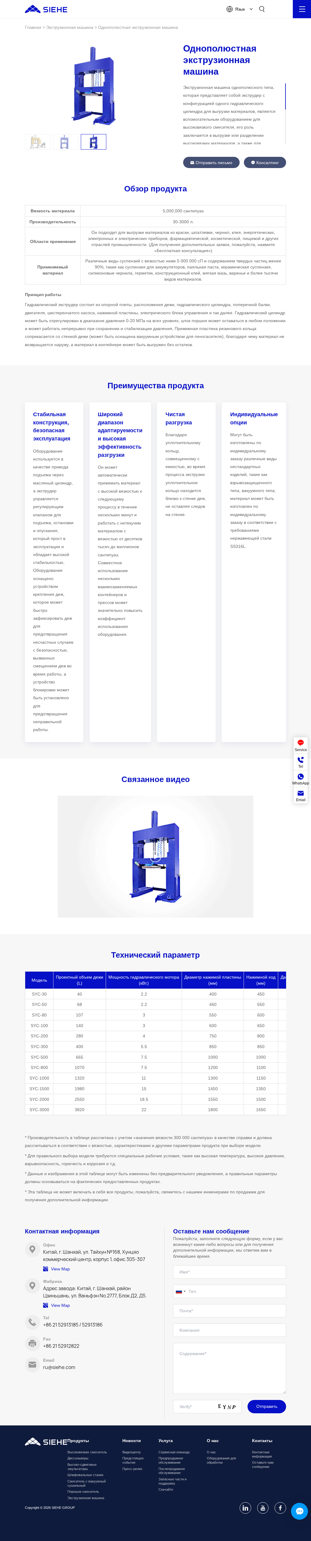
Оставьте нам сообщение (263, 1465)
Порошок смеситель (83, 1491)
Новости (131, 1440)
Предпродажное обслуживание (171, 1460)
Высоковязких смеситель (87, 1452)
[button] (37, 142)
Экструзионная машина (85, 1498)
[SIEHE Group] (46, 9)
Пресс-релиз (132, 1469)
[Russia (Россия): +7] (180, 1291)
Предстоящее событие (133, 1460)
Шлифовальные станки (85, 1475)
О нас (211, 1452)
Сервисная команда (174, 1452)
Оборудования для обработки (221, 1460)
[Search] (262, 9)
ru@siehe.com (59, 1367)
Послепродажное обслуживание (172, 1471)
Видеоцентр (131, 1452)
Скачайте (166, 1489)
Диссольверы (77, 1458)
